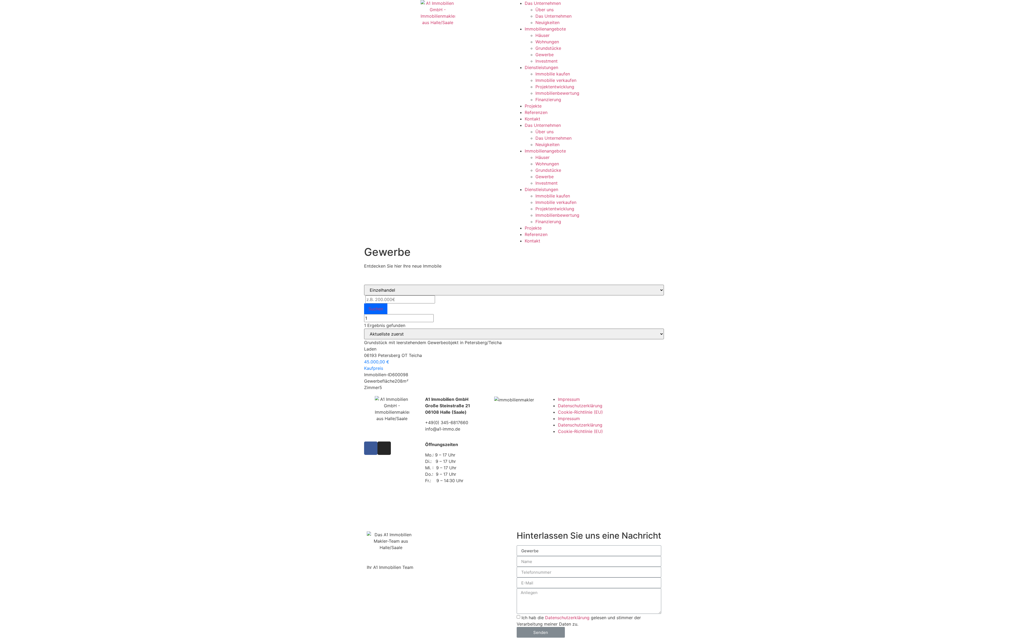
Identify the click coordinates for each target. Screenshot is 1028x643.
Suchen (375, 308)
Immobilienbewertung (557, 93)
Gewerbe (544, 54)
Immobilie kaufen (552, 74)
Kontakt (532, 118)
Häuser (542, 35)
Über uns (544, 9)
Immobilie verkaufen (555, 80)
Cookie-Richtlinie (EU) (580, 412)
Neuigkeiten (547, 22)
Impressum (569, 399)
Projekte (533, 106)
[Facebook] (370, 448)
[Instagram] (384, 448)
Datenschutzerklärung (580, 405)
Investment (546, 61)
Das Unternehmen (543, 3)
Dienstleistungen (541, 67)
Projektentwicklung (554, 86)
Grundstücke (548, 48)
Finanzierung (548, 99)
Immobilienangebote (545, 29)
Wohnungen (547, 41)
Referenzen (536, 112)
